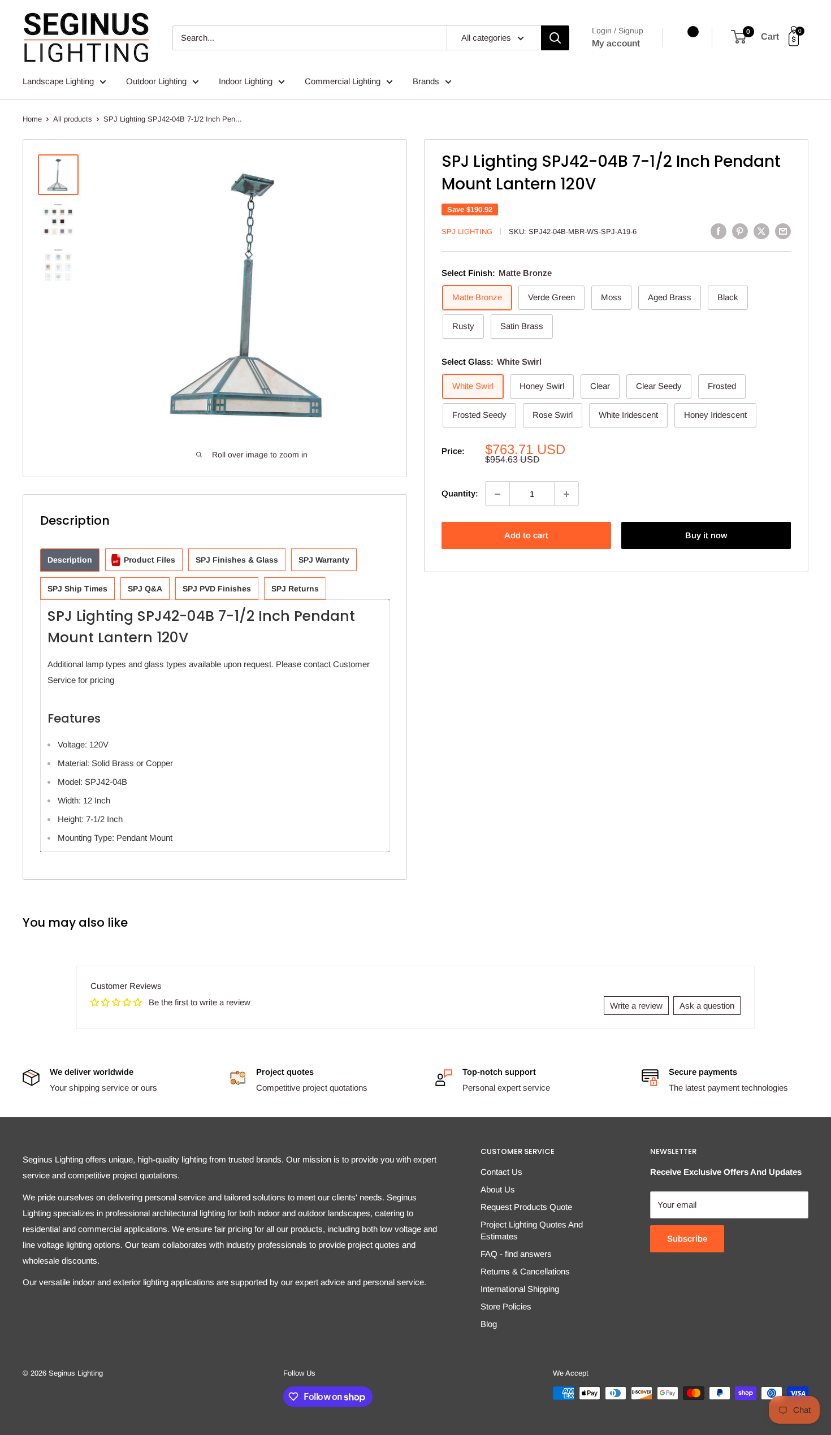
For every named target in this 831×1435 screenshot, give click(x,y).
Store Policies (506, 1306)
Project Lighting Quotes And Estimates (532, 1230)
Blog (489, 1324)
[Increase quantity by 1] (566, 494)
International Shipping (520, 1289)
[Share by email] (783, 231)
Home (32, 119)
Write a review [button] (636, 1005)
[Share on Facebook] (718, 231)
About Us (498, 1189)
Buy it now (706, 536)
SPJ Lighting (467, 231)
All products (72, 119)
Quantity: (460, 494)
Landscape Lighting (58, 81)
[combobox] (309, 37)
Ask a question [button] (706, 1005)
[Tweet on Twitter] (761, 231)
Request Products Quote (526, 1207)
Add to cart (526, 536)
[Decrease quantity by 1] (497, 494)
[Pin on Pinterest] (740, 231)
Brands (426, 81)
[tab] (69, 560)
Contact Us (501, 1172)
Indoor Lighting (245, 81)
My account (616, 43)
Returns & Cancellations (525, 1271)
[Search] (555, 37)
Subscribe (687, 1238)
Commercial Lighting (342, 81)
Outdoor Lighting (156, 81)
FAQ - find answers (516, 1254)
